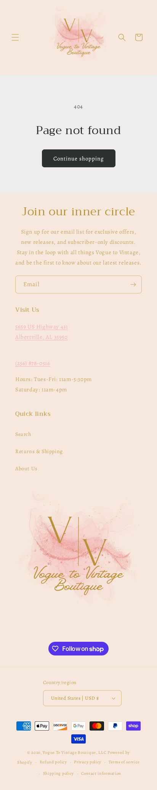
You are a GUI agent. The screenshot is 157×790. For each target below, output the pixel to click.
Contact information (101, 773)
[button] (15, 37)
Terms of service (124, 762)
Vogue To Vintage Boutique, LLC (74, 752)
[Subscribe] (133, 284)
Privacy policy (87, 762)
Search (23, 434)
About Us (26, 468)
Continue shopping (78, 158)
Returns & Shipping (39, 451)
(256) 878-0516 (32, 363)
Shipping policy (58, 773)
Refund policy (53, 762)
